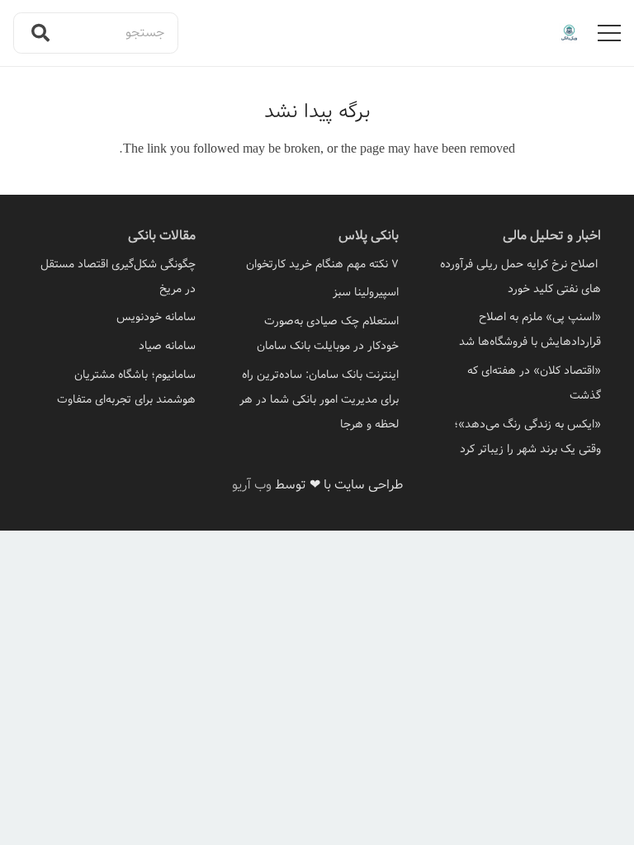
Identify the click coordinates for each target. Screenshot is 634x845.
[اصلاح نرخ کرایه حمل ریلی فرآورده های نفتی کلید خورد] (519, 276)
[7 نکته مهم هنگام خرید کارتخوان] (316, 264)
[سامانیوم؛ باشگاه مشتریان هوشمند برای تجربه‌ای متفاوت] (114, 387)
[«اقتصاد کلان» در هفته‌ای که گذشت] (519, 383)
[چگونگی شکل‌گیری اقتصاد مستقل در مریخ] (114, 276)
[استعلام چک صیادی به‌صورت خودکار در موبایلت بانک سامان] (316, 333)
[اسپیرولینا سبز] (316, 292)
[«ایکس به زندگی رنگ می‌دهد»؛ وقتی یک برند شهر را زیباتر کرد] (519, 436)
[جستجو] (40, 33)
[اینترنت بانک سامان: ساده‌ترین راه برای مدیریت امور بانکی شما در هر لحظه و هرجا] (316, 399)
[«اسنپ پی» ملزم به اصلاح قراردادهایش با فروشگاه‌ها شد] (519, 329)
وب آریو (252, 484)
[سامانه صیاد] (114, 345)
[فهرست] (609, 33)
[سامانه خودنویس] (114, 316)
